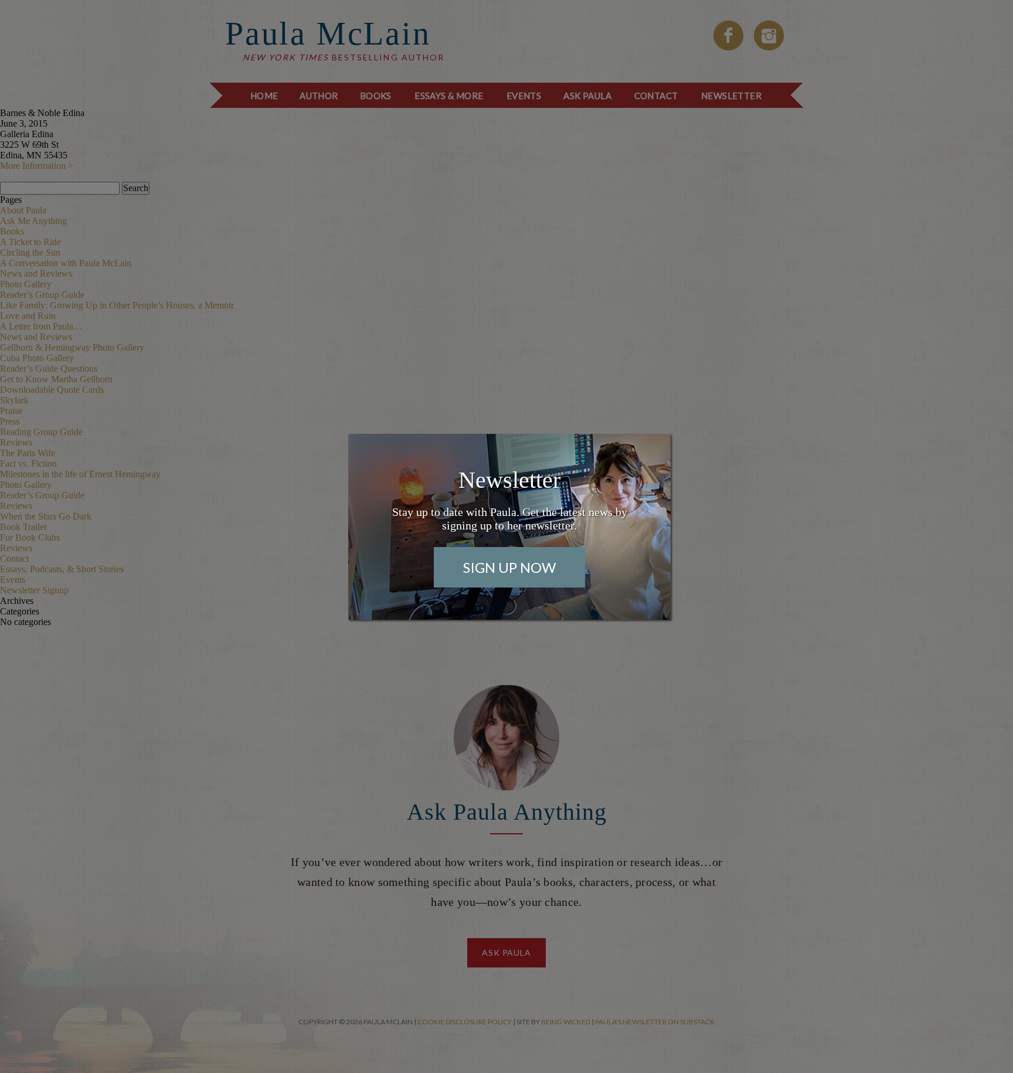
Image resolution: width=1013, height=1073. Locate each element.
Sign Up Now (509, 567)
